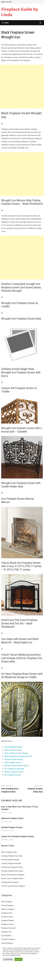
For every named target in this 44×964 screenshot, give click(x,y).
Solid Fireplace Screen (13, 762)
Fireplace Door (6, 913)
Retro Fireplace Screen (13, 750)
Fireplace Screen (7, 924)
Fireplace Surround (8, 928)
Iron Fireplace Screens (13, 775)
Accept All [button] (18, 959)
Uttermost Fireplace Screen (12, 818)
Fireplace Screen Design (14, 759)
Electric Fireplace (7, 909)
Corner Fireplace (7, 905)
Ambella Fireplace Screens (12, 827)
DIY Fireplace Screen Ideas (14, 768)
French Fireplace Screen (13, 747)
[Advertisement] (22, 86)
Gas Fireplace (6, 935)
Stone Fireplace (7, 943)
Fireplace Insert (7, 916)
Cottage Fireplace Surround (11, 856)
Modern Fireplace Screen (14, 772)
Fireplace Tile (6, 932)
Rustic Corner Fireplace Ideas (12, 878)
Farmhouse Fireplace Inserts (12, 867)
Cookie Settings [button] (8, 959)
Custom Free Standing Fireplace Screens (17, 836)
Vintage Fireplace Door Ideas (12, 871)
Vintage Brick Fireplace (10, 882)
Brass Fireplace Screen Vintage (16, 753)
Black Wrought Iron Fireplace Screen (18, 756)
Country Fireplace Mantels (11, 863)
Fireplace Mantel (7, 920)
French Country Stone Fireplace (13, 886)
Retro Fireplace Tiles (9, 852)
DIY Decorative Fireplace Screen (17, 765)
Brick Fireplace (6, 901)
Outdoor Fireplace (8, 939)
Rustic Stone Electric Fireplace (12, 874)
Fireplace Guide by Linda (19, 11)
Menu (7, 23)
